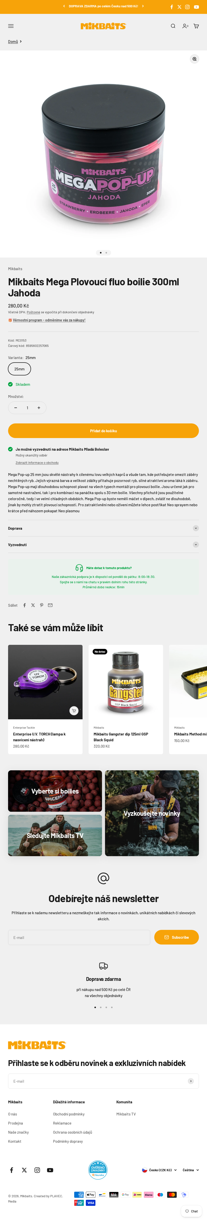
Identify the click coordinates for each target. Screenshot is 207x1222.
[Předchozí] (64, 6)
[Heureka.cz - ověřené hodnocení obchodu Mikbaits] (98, 1170)
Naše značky (18, 1132)
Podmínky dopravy (68, 1141)
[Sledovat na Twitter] (179, 7)
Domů (13, 41)
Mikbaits (15, 268)
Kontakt (14, 1141)
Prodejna (15, 1123)
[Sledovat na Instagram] (187, 7)
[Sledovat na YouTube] (195, 7)
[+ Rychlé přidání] (74, 710)
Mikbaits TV (126, 1114)
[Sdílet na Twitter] (33, 605)
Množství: (16, 396)
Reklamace (62, 1123)
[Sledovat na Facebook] (171, 7)
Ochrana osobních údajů (72, 1132)
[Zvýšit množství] (39, 408)
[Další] (143, 6)
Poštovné (33, 312)
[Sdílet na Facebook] (24, 605)
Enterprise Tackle (24, 727)
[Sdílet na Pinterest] (41, 605)
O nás (12, 1114)
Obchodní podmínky (69, 1114)
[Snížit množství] (15, 408)
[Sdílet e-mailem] (50, 605)
